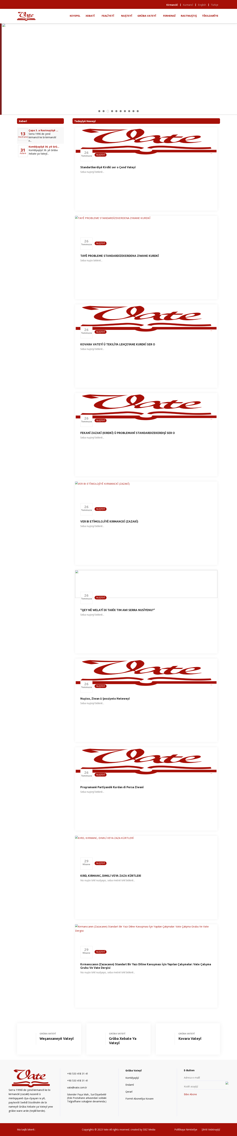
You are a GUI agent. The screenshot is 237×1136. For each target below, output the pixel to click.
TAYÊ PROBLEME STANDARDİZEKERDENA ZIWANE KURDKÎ (119, 255)
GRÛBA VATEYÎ (146, 15)
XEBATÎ (90, 15)
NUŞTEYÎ (126, 15)
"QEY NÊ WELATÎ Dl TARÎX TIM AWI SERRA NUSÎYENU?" (117, 610)
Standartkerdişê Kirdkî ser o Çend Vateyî (108, 167)
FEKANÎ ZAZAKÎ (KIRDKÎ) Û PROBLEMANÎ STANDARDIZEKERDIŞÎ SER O (127, 432)
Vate (106, 1129)
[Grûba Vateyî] (26, 16)
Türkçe (214, 4)
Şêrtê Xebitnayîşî (211, 1129)
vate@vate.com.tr (77, 1087)
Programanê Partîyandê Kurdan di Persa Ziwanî (112, 787)
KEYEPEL (75, 15)
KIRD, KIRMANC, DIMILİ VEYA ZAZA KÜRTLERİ (110, 875)
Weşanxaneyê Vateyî (57, 1038)
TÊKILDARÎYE (210, 15)
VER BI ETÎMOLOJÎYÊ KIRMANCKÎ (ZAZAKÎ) (109, 521)
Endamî (129, 1084)
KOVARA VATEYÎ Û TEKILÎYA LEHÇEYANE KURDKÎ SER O (117, 344)
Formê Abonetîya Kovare (139, 1098)
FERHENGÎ (169, 15)
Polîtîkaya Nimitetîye (185, 1129)
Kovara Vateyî (189, 1038)
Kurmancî (188, 4)
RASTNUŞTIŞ (189, 15)
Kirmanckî (172, 4)
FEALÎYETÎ (108, 15)
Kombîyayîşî (132, 1077)
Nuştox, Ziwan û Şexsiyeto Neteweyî (105, 698)
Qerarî (128, 1091)
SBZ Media (149, 1129)
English (202, 4)
